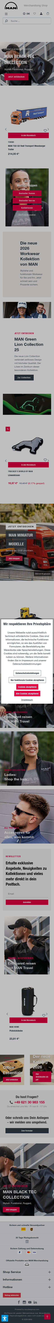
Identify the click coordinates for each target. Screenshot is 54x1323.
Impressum (27, 660)
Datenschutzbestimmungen (27, 663)
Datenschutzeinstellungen (27, 673)
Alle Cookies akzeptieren (27, 693)
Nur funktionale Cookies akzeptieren (27, 680)
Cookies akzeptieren (27, 686)
